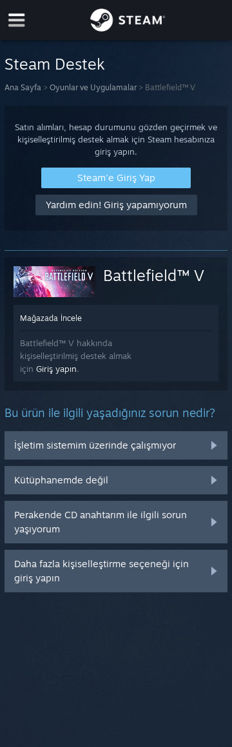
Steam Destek (55, 63)
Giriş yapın (56, 369)
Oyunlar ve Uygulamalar (93, 87)
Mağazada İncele (51, 318)
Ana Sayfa (23, 87)
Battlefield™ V (153, 275)
